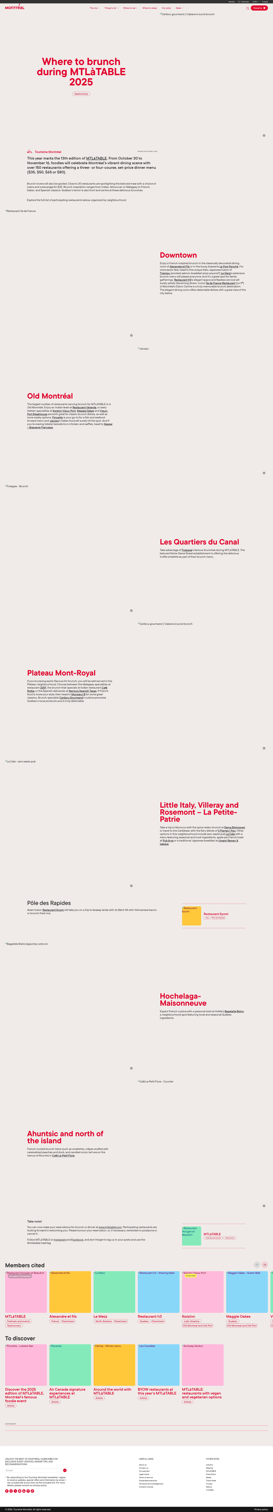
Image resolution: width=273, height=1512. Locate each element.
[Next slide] (264, 1265)
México (209, 1487)
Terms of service (146, 1477)
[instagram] (11, 1491)
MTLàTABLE (96, 158)
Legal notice (144, 1474)
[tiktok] (32, 1491)
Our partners (144, 1471)
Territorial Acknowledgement (151, 1483)
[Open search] (247, 8)
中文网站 (210, 1490)
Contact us (143, 1468)
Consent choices (146, 1487)
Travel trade (211, 1480)
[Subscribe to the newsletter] (65, 1470)
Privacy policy (261, 1509)
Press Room (211, 1474)
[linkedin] (24, 1491)
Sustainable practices (148, 1480)
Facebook (77, 1239)
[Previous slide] (257, 1265)
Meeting (231, 2)
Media (208, 1477)
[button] (264, 135)
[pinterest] (28, 1491)
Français (265, 1)
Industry (209, 1465)
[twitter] (15, 1491)
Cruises (209, 1483)
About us (143, 1465)
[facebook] (7, 1491)
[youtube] (19, 1491)
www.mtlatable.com (110, 1227)
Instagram (60, 1239)
